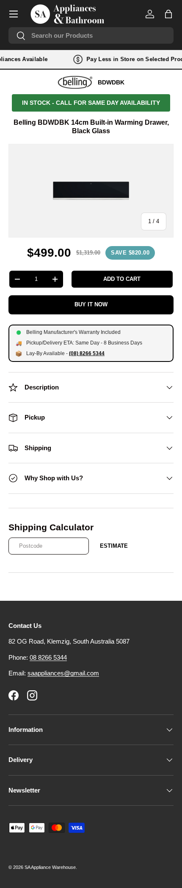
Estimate (114, 546)
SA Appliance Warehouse (50, 867)
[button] (168, 14)
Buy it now (91, 304)
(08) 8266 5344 (87, 353)
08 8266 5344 (48, 657)
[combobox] (91, 35)
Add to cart (122, 279)
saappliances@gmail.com (63, 673)
